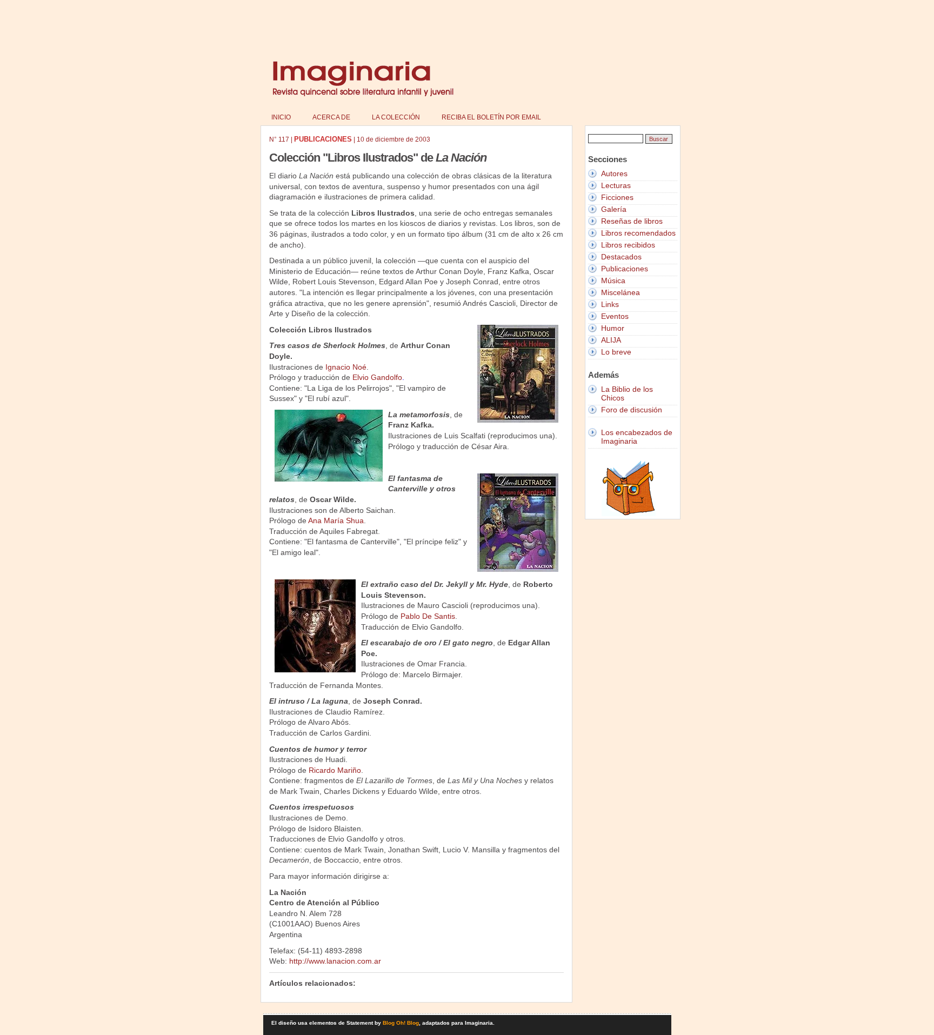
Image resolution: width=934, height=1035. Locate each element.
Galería (613, 209)
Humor (612, 328)
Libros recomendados (638, 233)
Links (610, 304)
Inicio (281, 117)
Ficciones (617, 197)
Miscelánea (620, 292)
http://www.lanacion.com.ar (335, 961)
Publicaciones (624, 268)
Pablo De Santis (428, 616)
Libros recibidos (628, 245)
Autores (614, 173)
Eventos (615, 316)
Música (613, 280)
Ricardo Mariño (335, 770)
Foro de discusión (631, 409)
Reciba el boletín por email (491, 117)
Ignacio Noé (345, 367)
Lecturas (616, 185)
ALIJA (611, 340)
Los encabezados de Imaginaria (636, 436)
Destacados (621, 256)
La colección (396, 117)
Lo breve (616, 352)
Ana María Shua (336, 520)
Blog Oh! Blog (401, 1023)
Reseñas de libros (632, 221)
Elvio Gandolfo (377, 377)
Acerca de (331, 117)
